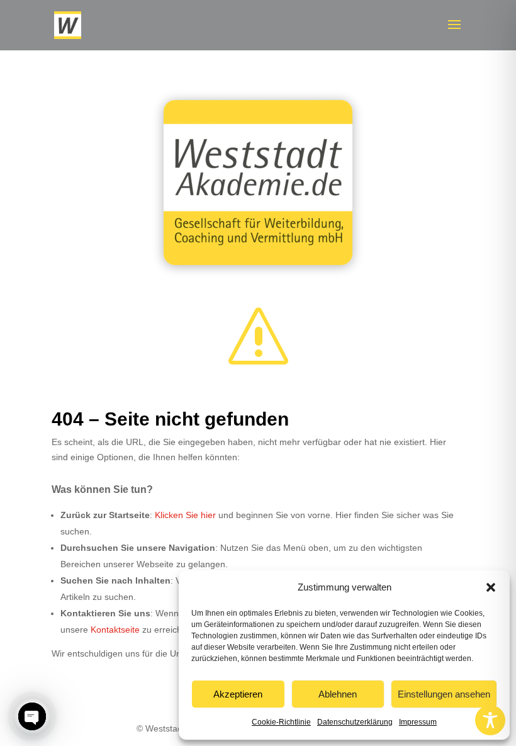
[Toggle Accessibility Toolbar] (490, 720)
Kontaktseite (115, 629)
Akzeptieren (237, 694)
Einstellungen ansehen (444, 694)
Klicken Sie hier (185, 515)
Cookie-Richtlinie (281, 722)
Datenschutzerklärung (355, 722)
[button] (491, 587)
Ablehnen (337, 694)
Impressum (418, 722)
